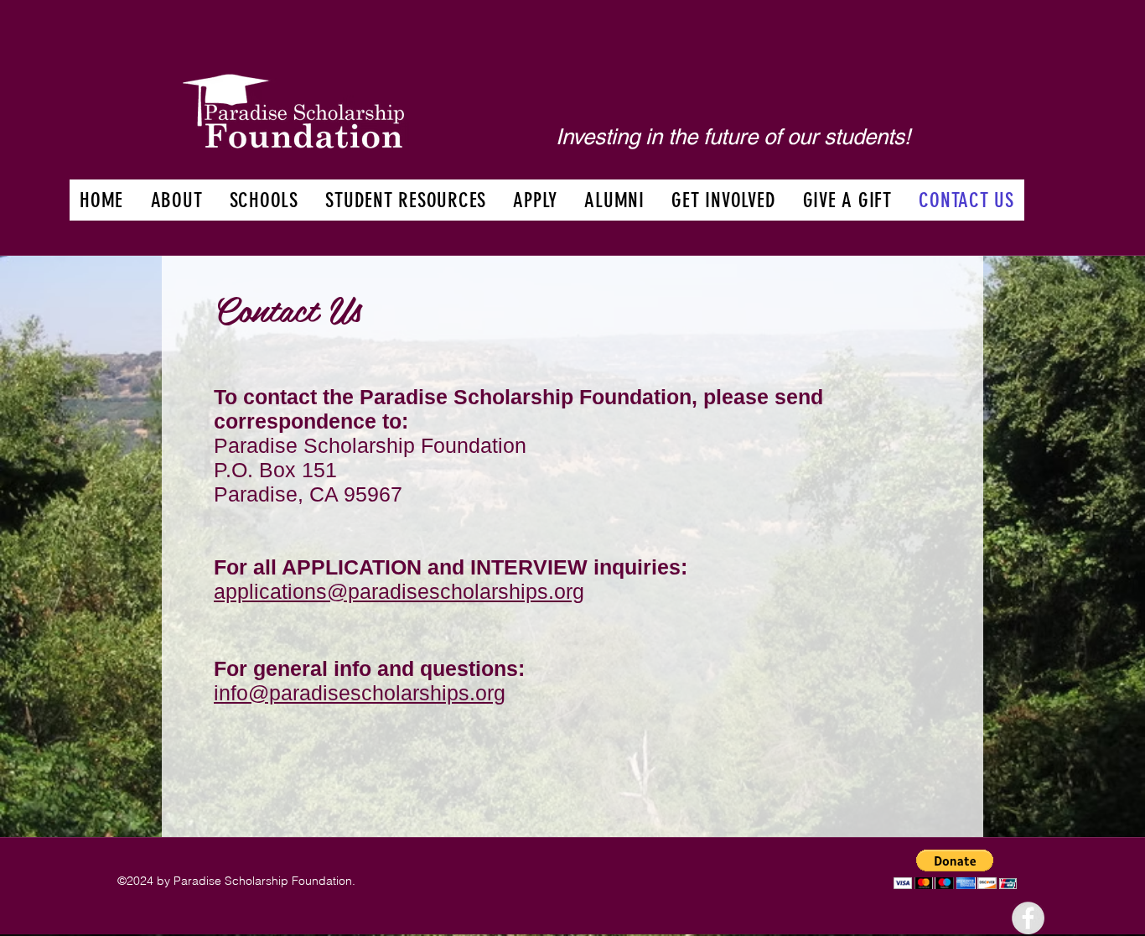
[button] (176, 200)
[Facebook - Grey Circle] (1028, 918)
